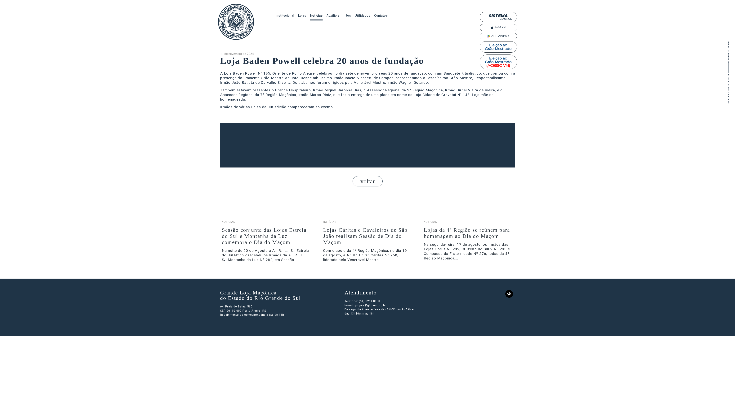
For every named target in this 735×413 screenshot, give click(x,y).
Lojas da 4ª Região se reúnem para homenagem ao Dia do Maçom (467, 233)
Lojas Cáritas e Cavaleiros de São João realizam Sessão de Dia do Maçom (365, 236)
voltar (367, 181)
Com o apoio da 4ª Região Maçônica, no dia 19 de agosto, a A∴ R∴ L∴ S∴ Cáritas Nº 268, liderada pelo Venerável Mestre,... (365, 255)
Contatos (381, 15)
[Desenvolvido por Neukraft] (509, 293)
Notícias (316, 15)
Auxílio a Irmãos (339, 15)
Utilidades (362, 15)
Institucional (284, 15)
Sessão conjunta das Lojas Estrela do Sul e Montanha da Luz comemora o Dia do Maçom (264, 236)
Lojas (302, 15)
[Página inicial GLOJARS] (236, 22)
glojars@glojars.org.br (370, 305)
